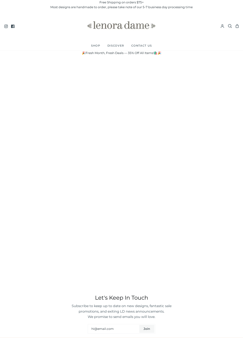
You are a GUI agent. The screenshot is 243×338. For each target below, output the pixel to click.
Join (147, 329)
